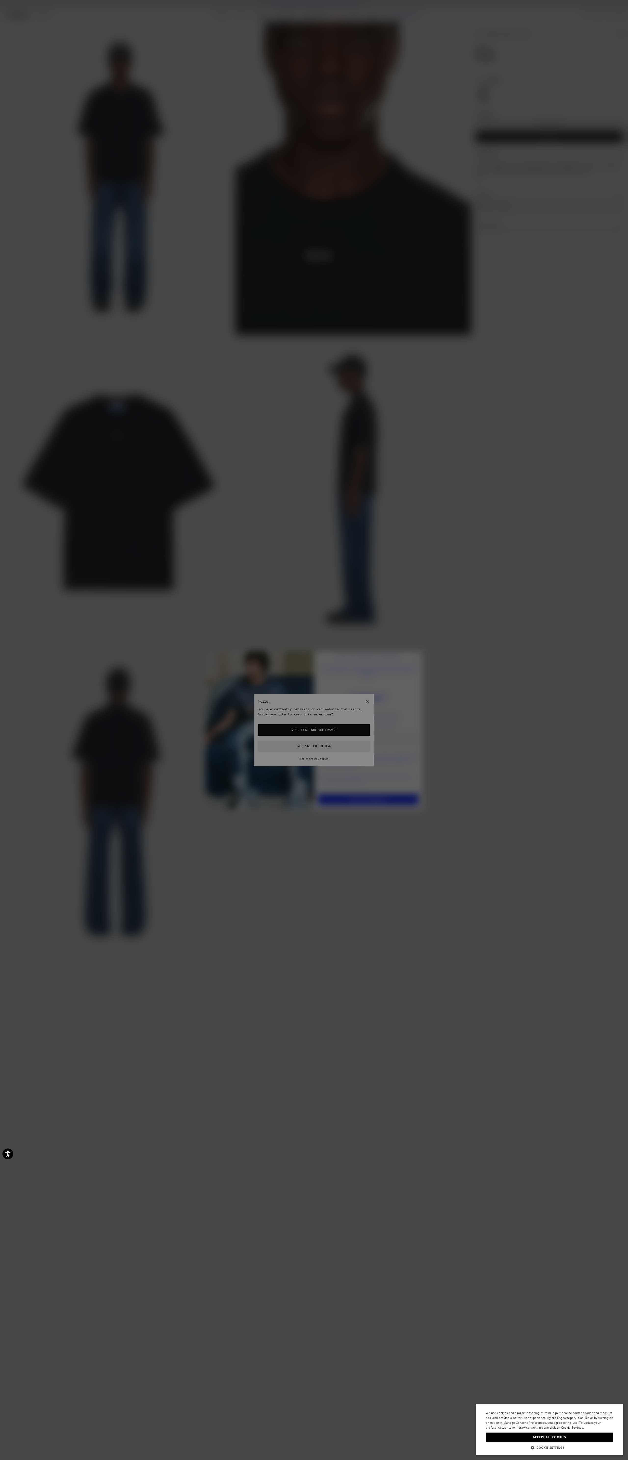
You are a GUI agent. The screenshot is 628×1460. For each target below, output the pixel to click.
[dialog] (549, 1429)
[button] (549, 1447)
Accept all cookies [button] (549, 1437)
